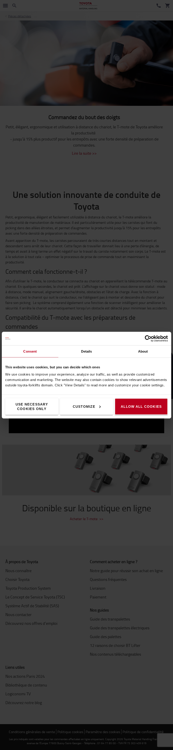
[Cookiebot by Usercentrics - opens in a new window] (148, 338)
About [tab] (143, 351)
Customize (84, 406)
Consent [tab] (30, 351)
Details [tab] (86, 351)
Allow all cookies (141, 406)
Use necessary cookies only (32, 406)
